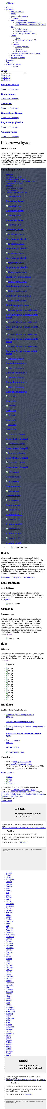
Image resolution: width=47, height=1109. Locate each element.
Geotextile (19, 49)
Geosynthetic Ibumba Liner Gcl (22, 792)
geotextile (9, 186)
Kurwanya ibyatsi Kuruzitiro (12, 796)
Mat (16, 42)
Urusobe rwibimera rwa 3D (25, 40)
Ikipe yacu (31, 577)
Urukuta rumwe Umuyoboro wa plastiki (30, 25)
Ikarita (33, 790)
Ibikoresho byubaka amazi (11, 794)
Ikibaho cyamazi (21, 29)
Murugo (9, 7)
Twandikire (10, 60)
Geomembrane (16, 18)
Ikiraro (13, 14)
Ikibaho (13, 27)
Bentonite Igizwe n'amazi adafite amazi (25, 53)
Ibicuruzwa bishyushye (20, 790)
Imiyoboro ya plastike (19, 20)
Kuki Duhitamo (7, 577)
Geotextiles (15, 44)
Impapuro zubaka (17, 12)
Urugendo (14, 66)
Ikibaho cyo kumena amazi (25, 33)
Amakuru (9, 62)
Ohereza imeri (6, 801)
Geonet (13, 36)
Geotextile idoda (21, 51)
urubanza (9, 175)
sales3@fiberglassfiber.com (21, 764)
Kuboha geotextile (22, 47)
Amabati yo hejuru (18, 58)
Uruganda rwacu (19, 577)
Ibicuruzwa (10, 9)
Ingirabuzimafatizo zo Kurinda (33, 794)
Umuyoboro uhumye (23, 31)
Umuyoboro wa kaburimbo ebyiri (28, 22)
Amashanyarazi (16, 55)
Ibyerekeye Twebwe (13, 64)
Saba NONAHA (7, 772)
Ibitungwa (39, 792)
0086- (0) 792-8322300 (22, 762)
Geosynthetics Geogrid (19, 16)
